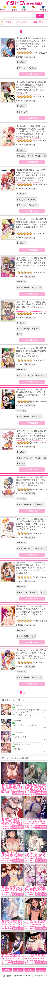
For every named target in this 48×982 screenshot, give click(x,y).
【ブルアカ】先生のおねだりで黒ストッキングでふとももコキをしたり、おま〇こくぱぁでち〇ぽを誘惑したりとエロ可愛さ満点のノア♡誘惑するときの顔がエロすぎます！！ (11, 926)
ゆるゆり (22, 62)
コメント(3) (31, 405)
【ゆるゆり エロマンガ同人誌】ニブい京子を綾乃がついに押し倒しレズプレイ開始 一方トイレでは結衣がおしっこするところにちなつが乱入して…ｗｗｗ (31, 524)
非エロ (36, 329)
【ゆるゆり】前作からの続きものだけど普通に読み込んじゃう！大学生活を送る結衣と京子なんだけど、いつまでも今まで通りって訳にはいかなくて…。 (31, 43)
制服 (20, 287)
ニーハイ (29, 548)
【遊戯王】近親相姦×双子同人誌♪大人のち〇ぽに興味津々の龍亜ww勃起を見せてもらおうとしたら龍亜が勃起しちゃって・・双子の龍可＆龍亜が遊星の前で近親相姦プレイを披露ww (35, 790)
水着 (28, 329)
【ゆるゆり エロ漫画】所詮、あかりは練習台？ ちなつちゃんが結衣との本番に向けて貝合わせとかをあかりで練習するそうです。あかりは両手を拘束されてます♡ (31, 131)
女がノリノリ (24, 200)
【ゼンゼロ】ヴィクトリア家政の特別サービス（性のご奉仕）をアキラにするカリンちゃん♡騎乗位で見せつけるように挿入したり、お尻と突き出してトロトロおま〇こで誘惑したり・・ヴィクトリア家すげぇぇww (35, 859)
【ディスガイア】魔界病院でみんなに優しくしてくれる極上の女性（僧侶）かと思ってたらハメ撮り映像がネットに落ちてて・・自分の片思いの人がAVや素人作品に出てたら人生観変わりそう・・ (35, 960)
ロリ (31, 156)
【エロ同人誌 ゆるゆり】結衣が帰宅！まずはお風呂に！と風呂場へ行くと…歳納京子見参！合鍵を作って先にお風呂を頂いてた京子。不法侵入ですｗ (31, 87)
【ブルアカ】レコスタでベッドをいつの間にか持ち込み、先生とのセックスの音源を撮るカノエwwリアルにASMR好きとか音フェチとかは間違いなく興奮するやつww (12, 823)
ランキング (4, 10)
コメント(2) (31, 276)
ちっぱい (22, 156)
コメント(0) (31, 145)
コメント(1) (31, 189)
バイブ (41, 504)
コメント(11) (31, 318)
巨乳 (28, 287)
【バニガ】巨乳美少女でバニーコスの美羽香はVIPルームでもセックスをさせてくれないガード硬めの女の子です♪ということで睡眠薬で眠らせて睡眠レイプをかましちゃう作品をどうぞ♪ (12, 960)
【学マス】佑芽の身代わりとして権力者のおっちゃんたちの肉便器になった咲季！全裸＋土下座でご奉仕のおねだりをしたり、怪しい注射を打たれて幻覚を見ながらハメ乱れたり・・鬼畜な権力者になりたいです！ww (11, 893)
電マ (20, 504)
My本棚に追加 (32, 74)
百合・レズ (23, 68)
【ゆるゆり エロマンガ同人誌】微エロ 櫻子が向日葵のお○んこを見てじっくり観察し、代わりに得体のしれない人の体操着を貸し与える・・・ (31, 224)
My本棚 (43, 10)
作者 (24, 10)
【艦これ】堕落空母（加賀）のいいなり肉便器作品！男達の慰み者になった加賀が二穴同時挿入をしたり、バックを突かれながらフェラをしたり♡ (11, 789)
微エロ (34, 68)
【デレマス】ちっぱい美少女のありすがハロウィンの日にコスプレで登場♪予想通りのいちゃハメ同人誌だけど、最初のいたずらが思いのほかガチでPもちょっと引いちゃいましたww (36, 926)
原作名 (14, 10)
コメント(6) (31, 57)
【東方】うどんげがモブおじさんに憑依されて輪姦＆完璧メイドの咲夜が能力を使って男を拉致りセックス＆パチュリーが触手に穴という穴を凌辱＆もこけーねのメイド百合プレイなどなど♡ (35, 892)
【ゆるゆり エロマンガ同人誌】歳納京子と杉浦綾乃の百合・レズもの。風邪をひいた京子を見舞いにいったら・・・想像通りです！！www (31, 611)
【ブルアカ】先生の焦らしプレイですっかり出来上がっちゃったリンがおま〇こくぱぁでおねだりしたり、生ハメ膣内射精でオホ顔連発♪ (35, 823)
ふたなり (34, 205)
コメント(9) (31, 101)
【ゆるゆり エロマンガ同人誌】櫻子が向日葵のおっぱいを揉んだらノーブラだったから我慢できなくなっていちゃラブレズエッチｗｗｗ (31, 263)
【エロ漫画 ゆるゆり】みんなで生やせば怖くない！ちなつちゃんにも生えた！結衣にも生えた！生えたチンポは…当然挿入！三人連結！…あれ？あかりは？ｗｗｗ (31, 175)
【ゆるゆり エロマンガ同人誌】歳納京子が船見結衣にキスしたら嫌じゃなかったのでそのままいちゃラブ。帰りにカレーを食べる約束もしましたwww (31, 567)
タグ (33, 10)
